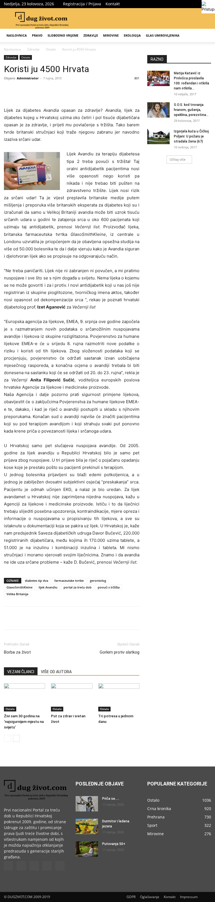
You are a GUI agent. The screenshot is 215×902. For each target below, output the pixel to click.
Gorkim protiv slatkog (119, 652)
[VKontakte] (197, 4)
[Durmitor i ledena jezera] (87, 826)
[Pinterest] (68, 90)
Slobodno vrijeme (63, 35)
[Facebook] (170, 4)
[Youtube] (59, 865)
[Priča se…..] (87, 803)
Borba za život (17, 652)
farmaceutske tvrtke (69, 580)
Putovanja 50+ (113, 844)
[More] (94, 90)
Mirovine (111, 35)
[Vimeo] (188, 4)
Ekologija (132, 35)
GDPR (131, 896)
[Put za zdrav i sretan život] (71, 697)
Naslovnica (16, 35)
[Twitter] (179, 4)
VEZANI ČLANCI (20, 672)
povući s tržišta (109, 587)
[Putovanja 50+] (87, 849)
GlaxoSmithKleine (19, 587)
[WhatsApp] (81, 90)
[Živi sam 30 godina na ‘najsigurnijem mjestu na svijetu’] (24, 697)
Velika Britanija (17, 594)
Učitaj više (178, 159)
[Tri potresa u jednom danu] (118, 697)
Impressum (189, 896)
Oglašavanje (149, 896)
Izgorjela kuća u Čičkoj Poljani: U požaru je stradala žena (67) (191, 136)
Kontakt (113, 3)
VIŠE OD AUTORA (56, 672)
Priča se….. (110, 799)
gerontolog (98, 580)
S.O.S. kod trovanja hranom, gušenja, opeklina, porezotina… (191, 110)
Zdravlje (90, 35)
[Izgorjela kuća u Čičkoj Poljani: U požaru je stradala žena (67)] (158, 136)
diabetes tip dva (36, 580)
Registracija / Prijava (82, 3)
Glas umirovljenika (162, 35)
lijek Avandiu (48, 587)
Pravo (37, 35)
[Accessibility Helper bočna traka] (208, 6)
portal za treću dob (78, 587)
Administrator (28, 78)
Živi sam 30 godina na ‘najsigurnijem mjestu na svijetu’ (24, 721)
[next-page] (16, 738)
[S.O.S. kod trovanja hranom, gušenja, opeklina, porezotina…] (158, 110)
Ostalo (51, 49)
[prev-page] (7, 738)
